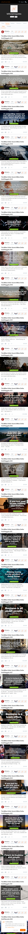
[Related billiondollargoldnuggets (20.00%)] (19, 67)
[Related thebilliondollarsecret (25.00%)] (22, 31)
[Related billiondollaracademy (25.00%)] (25, 31)
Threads (9, 26)
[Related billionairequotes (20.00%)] (15, 102)
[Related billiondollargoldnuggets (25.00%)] (19, 31)
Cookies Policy (10, 927)
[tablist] (14, 26)
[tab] (3, 26)
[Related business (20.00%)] (15, 67)
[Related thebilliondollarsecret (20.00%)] (22, 67)
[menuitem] (22, 2)
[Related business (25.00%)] (19, 489)
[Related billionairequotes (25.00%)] (15, 31)
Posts (3, 26)
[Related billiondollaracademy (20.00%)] (25, 67)
